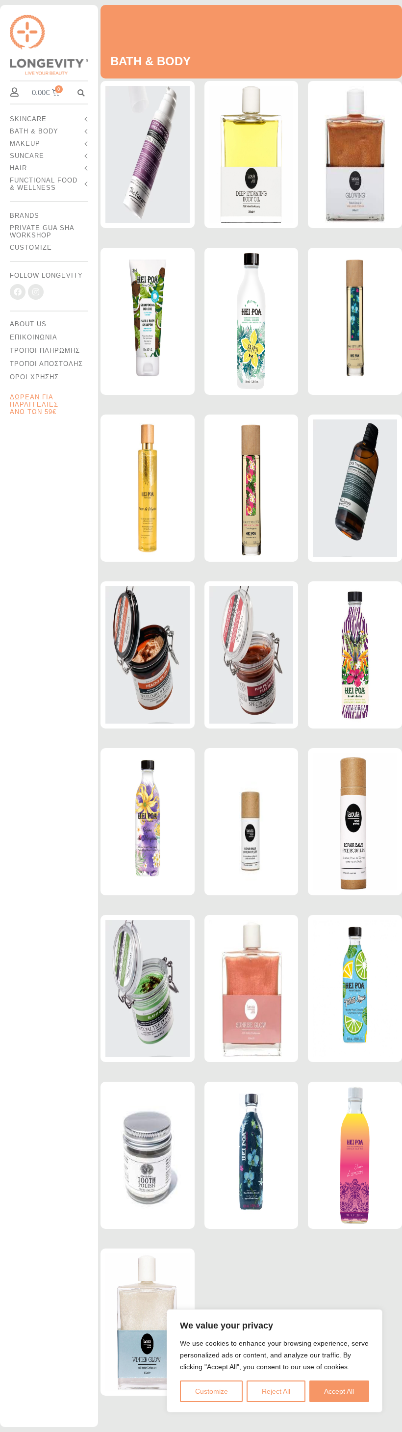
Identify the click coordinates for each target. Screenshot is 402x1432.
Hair (18, 168)
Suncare (27, 155)
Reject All (276, 1391)
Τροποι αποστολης (46, 363)
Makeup (25, 143)
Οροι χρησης (34, 377)
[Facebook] (17, 292)
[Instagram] (36, 292)
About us (28, 324)
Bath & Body (34, 131)
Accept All (339, 1391)
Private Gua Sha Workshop (42, 231)
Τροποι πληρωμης (45, 350)
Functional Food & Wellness (43, 184)
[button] (81, 93)
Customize (211, 1391)
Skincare (28, 119)
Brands (24, 215)
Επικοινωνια (33, 337)
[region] (274, 1360)
